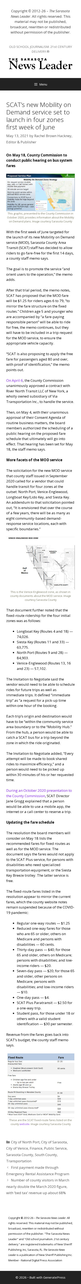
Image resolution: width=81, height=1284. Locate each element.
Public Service (55, 1148)
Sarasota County (19, 1154)
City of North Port (25, 1142)
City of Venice (17, 1148)
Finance (36, 1148)
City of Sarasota (54, 1142)
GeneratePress (54, 1277)
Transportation (18, 1161)
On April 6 (14, 380)
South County (46, 1154)
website (24, 1124)
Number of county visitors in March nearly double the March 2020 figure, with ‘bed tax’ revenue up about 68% (37, 1186)
